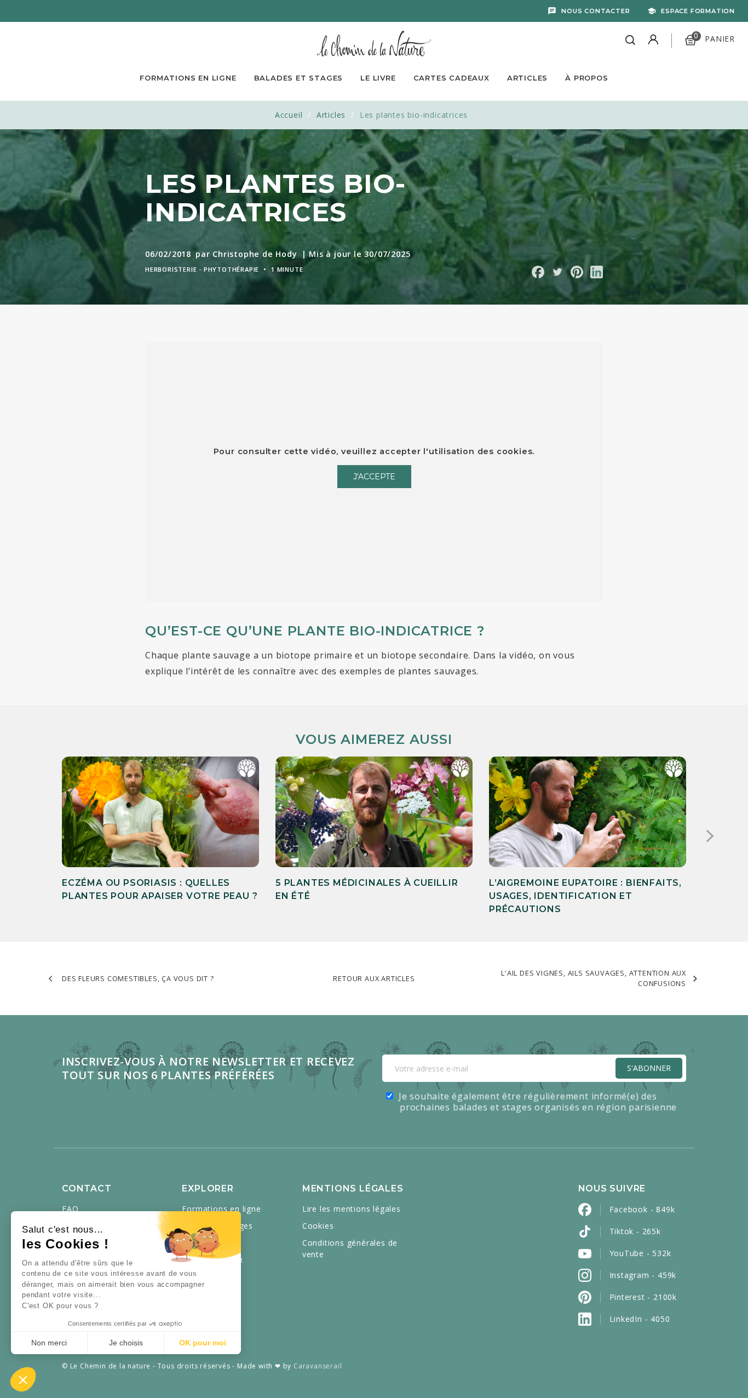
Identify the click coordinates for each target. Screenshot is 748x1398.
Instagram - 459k (643, 1275)
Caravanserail (318, 1366)
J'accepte (374, 477)
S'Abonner (649, 1068)
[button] (23, 1379)
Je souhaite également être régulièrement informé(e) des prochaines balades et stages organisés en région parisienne (538, 1101)
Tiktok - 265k (635, 1231)
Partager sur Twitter (557, 272)
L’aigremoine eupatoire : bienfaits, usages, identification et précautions (585, 896)
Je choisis (126, 1342)
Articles (527, 77)
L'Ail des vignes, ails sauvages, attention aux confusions (593, 978)
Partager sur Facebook (538, 272)
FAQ (70, 1209)
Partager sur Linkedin (596, 272)
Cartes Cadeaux (451, 77)
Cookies (318, 1226)
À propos (586, 77)
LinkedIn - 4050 (639, 1319)
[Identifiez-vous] (653, 41)
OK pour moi (202, 1342)
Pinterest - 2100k (643, 1297)
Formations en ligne (188, 77)
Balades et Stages (298, 77)
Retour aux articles (374, 978)
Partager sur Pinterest (577, 272)
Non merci (49, 1342)
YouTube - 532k (640, 1253)
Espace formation (698, 11)
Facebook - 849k (642, 1209)
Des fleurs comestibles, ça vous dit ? (138, 978)
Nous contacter (595, 11)
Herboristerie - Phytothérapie (202, 269)
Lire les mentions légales (351, 1209)
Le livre (377, 77)
